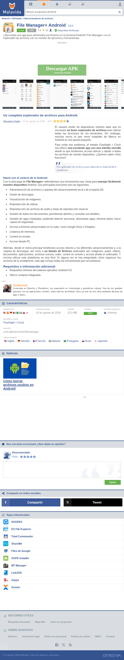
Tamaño (70, 309)
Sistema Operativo (112, 309)
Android (43, 4)
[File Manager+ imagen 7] (111, 94)
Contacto (110, 636)
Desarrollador (10, 319)
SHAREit (16, 521)
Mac (57, 4)
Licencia (87, 309)
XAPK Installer (20, 558)
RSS (68, 644)
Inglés (10, 341)
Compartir (35, 502)
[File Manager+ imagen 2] (26, 94)
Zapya (15, 580)
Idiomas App (8, 309)
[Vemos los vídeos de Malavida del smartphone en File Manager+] (9, 94)
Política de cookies (80, 636)
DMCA (98, 636)
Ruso (88, 341)
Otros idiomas (10, 337)
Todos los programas (61, 622)
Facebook (55, 644)
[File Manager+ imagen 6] (94, 94)
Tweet (97, 502)
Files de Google (20, 551)
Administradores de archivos (38, 18)
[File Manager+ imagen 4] (60, 94)
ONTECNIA (112, 655)
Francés (41, 341)
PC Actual (83, 4)
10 (35, 456)
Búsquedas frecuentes (19, 622)
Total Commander (22, 536)
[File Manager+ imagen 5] (77, 94)
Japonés (103, 341)
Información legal (31, 636)
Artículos (70, 4)
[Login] (119, 4)
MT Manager (18, 565)
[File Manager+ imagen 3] (43, 94)
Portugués (73, 341)
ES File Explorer (21, 529)
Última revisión (43, 309)
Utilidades (17, 18)
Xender (15, 587)
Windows (30, 4)
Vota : (15, 456)
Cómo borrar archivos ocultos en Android (18, 384)
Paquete (7, 328)
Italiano (56, 341)
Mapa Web (40, 622)
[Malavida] (12, 8)
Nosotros (12, 636)
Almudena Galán (20, 285)
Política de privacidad (55, 636)
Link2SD (16, 572)
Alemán (25, 341)
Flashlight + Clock (13, 322)
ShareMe (16, 543)
